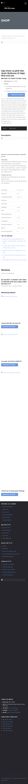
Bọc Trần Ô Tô (6, 527)
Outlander (3, 113)
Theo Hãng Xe (18, 117)
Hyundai (12, 107)
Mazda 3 (10, 109)
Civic (21, 101)
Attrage (19, 99)
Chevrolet (14, 101)
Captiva (3, 101)
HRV (9, 107)
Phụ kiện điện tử (7, 520)
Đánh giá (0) (13, 128)
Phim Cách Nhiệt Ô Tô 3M (9, 551)
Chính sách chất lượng (8, 721)
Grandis (19, 105)
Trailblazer (3, 119)
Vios (18, 119)
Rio (21, 113)
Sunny (6, 117)
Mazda (6, 109)
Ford (22, 103)
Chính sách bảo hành (7, 730)
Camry (22, 99)
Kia (19, 107)
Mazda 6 (14, 109)
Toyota (24, 117)
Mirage (5, 111)
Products (9, 36)
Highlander (24, 105)
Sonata (21, 115)
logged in (10, 286)
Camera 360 (6, 512)
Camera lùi (5, 509)
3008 (7, 99)
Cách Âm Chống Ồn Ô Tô (9, 572)
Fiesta (15, 103)
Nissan (17, 111)
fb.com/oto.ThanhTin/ (13, 710)
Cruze (2, 103)
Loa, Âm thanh (6, 517)
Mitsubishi (9, 111)
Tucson (11, 119)
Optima (21, 111)
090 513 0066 (13, 81)
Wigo (24, 119)
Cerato (10, 101)
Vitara (21, 119)
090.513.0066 (9, 8)
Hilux (2, 107)
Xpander (6, 121)
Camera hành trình (8, 506)
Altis (16, 99)
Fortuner (10, 105)
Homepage (3, 36)
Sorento (3, 117)
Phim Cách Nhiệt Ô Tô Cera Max (11, 554)
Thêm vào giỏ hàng (17, 94)
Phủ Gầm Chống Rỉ (7, 567)
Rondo (23, 113)
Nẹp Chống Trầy (7, 538)
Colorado (24, 101)
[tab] (4, 128)
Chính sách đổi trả (7, 728)
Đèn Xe (4, 546)
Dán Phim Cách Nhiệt (8, 564)
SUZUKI (10, 117)
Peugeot (14, 113)
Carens (6, 101)
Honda (5, 107)
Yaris (9, 121)
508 (10, 99)
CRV (5, 103)
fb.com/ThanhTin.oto (13, 708)
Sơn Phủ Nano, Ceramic (9, 569)
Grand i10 (14, 105)
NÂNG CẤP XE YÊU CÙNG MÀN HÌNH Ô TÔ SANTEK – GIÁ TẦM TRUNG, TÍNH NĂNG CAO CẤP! (14, 241)
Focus (19, 103)
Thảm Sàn (5, 535)
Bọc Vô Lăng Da (7, 530)
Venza (15, 119)
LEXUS (2, 109)
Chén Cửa (5, 548)
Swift (14, 117)
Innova (16, 107)
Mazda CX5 (19, 109)
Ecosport (9, 103)
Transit (8, 119)
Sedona (18, 115)
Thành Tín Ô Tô (8, 778)
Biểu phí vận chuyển (7, 719)
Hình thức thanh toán (8, 726)
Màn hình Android (7, 514)
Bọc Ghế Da (6, 533)
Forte (6, 105)
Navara (14, 111)
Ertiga (12, 103)
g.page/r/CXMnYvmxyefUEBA (13, 712)
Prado (18, 113)
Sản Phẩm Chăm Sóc (11, 115)
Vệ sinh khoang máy (8, 575)
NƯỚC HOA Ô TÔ (7, 123)
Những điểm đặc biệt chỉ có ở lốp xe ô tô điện (14, 260)
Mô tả (4, 128)
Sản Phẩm (3, 115)
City (18, 101)
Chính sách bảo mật (7, 724)
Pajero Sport (9, 113)
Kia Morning (23, 107)
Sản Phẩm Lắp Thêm (8, 556)
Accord (12, 99)
